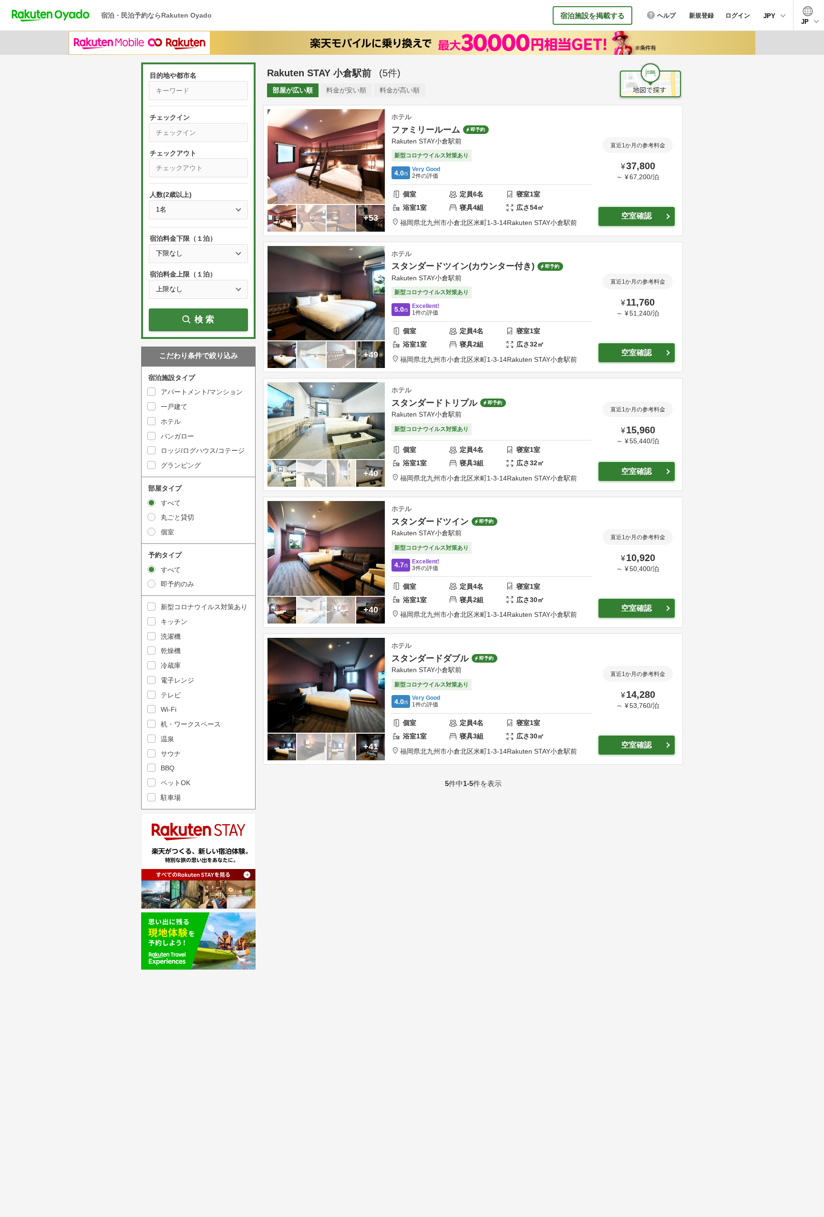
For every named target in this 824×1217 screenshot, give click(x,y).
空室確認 (636, 216)
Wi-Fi (168, 709)
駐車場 (171, 797)
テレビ (171, 695)
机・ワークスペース (191, 724)
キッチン (174, 621)
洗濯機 (171, 636)
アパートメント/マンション (202, 392)
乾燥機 (171, 651)
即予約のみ (177, 584)
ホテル (171, 421)
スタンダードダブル (430, 658)
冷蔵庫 (171, 665)
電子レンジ (177, 680)
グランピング (181, 465)
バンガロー (177, 436)
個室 (167, 532)
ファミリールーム (425, 129)
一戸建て (174, 406)
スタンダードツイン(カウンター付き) (463, 266)
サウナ (171, 753)
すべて (171, 503)
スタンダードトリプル (434, 403)
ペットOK (175, 783)
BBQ (168, 768)
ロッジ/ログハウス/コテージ (203, 450)
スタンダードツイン (430, 521)
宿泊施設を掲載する (592, 15)
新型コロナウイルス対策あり (204, 607)
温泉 (167, 739)
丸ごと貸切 (177, 517)
